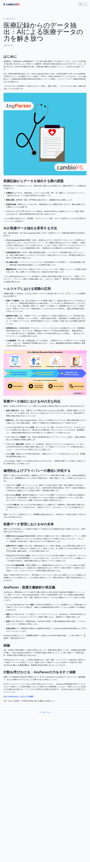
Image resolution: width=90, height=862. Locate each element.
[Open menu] (85, 4)
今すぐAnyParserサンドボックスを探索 (18, 696)
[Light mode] (80, 4)
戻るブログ (11, 19)
